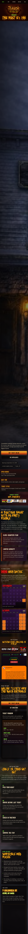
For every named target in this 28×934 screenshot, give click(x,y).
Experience (14, 1)
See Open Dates (14, 457)
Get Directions (14, 708)
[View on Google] (4, 668)
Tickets (3, 1)
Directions (19, 1)
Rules (25, 1)
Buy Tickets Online (14, 453)
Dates (8, 1)
